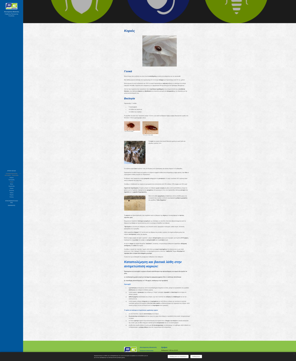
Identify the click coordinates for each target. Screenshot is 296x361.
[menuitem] (11, 171)
